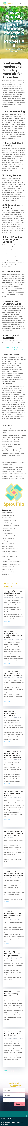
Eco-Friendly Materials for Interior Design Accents (13, 954)
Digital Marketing (16, 1122)
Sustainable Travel (7, 566)
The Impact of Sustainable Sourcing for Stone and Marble (13, 874)
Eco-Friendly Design (7, 523)
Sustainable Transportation (9, 564)
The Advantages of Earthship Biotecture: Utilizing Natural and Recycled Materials (13, 754)
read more (7, 621)
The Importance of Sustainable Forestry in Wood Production (13, 673)
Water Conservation (7, 572)
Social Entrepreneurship (8, 556)
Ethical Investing (6, 538)
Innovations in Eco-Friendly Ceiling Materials (12, 994)
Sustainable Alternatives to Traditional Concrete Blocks (13, 634)
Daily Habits (5, 517)
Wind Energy (5, 574)
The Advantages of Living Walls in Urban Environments (13, 1034)
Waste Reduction (6, 569)
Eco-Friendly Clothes (7, 520)
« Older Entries (8, 1071)
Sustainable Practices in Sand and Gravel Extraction (13, 793)
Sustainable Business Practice (10, 561)
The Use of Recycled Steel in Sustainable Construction (13, 593)
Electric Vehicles (6, 533)
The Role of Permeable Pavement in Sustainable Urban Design (13, 915)
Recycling (4, 554)
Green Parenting (6, 546)
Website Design (5, 1122)
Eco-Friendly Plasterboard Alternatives (10, 713)
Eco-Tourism (5, 530)
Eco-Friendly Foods (7, 528)
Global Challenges (7, 543)
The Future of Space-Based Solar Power (13, 428)
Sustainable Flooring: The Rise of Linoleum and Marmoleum (13, 833)
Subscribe (19, 1104)
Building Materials (16, 50)
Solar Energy (5, 559)
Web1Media (4, 1124)
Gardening (5, 541)
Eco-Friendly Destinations (9, 525)
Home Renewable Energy (9, 548)
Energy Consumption (7, 536)
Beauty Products (6, 512)
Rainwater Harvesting (8, 551)
